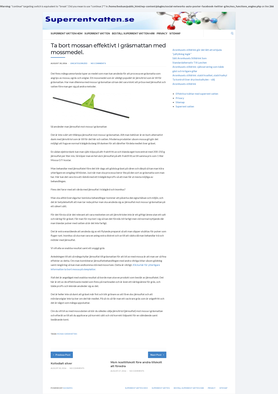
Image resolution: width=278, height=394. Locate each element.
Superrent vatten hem (66, 33)
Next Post (156, 354)
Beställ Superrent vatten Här (133, 33)
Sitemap (175, 33)
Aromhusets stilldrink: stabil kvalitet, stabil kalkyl (199, 75)
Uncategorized (78, 63)
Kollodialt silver (61, 363)
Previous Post (63, 354)
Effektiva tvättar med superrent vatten (197, 93)
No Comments (98, 63)
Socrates (67, 388)
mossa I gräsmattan (67, 334)
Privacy (162, 33)
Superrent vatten (97, 33)
